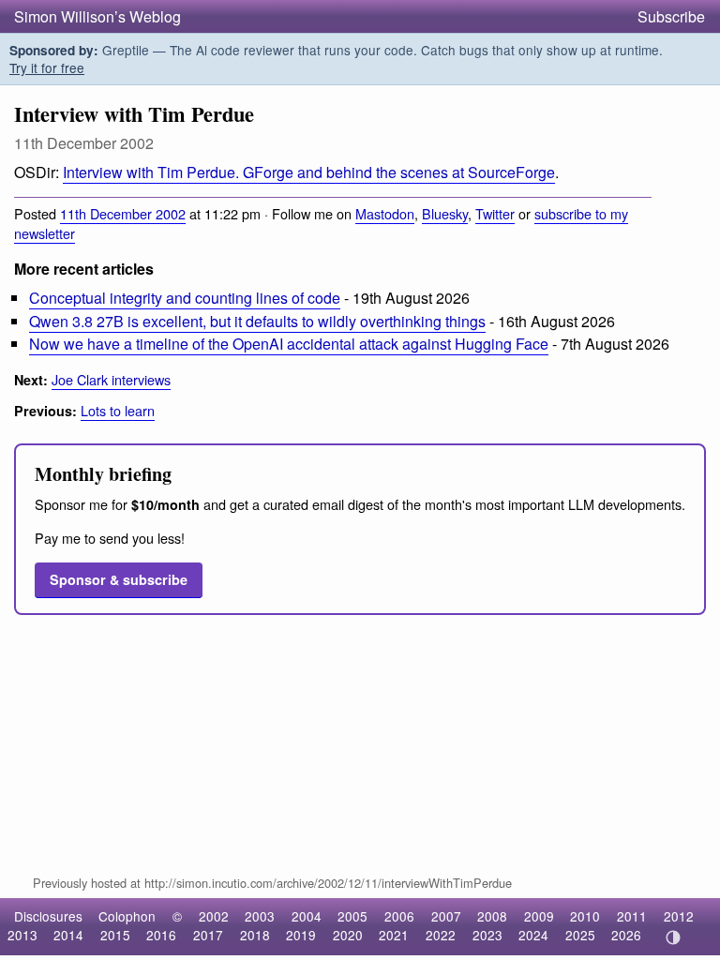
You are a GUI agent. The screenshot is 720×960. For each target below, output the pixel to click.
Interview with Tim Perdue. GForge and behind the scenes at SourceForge (309, 172)
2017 (208, 934)
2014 (68, 934)
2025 (580, 934)
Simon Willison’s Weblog (97, 16)
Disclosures (48, 916)
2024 (533, 934)
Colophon (127, 916)
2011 (632, 916)
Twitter (495, 213)
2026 (626, 934)
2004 (307, 916)
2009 (539, 916)
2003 (260, 916)
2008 (492, 916)
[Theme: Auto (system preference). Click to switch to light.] (672, 937)
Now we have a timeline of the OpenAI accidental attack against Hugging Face (288, 343)
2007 (446, 916)
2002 (214, 916)
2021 (394, 934)
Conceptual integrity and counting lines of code (184, 297)
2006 (399, 916)
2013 (23, 934)
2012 (679, 916)
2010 (585, 916)
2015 (115, 934)
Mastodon (384, 213)
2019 (301, 934)
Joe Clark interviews (111, 379)
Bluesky (445, 213)
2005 (353, 916)
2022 (441, 934)
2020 (348, 934)
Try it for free (46, 67)
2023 (487, 934)
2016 (161, 934)
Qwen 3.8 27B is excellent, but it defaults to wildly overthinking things (257, 321)
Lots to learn (118, 410)
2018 (255, 934)
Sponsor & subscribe (119, 579)
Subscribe (671, 16)
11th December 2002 (123, 213)
